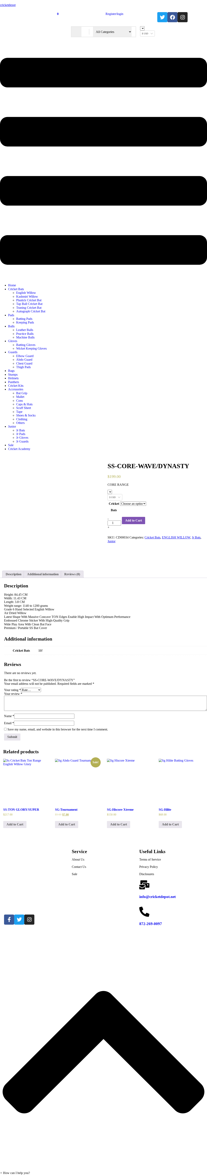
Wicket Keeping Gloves (31, 348)
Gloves (12, 341)
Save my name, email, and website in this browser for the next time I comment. (57, 729)
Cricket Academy (19, 449)
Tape (19, 411)
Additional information (43, 574)
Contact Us (79, 866)
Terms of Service (150, 859)
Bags (11, 370)
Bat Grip (21, 393)
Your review (13, 694)
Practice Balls (25, 333)
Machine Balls (25, 337)
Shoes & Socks (26, 415)
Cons (19, 400)
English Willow (26, 292)
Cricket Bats (16, 289)
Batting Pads (24, 318)
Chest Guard (24, 363)
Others (20, 423)
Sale (11, 445)
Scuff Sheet (23, 408)
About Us (78, 859)
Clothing (21, 419)
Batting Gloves (25, 345)
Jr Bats (20, 430)
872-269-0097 (150, 924)
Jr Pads (20, 434)
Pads (11, 315)
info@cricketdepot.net (157, 897)
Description (13, 574)
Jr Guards (22, 441)
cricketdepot (8, 5)
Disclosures (146, 874)
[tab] (13, 574)
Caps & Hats (24, 404)
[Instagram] (182, 17)
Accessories (15, 389)
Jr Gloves (22, 437)
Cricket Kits (15, 385)
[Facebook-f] (9, 920)
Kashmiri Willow (27, 296)
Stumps (13, 374)
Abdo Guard (24, 359)
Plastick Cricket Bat (28, 300)
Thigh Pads (23, 367)
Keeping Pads (25, 322)
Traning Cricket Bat (28, 307)
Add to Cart (133, 520)
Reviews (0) (72, 574)
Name (9, 716)
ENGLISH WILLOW (176, 537)
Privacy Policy (148, 866)
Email (9, 723)
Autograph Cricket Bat (30, 311)
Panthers (13, 382)
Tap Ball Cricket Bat (29, 304)
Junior (12, 426)
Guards (12, 352)
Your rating (12, 690)
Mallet (20, 396)
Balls (11, 326)
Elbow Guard (25, 356)
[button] (103, 161)
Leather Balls (24, 330)
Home (12, 285)
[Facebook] (172, 17)
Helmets (13, 378)
